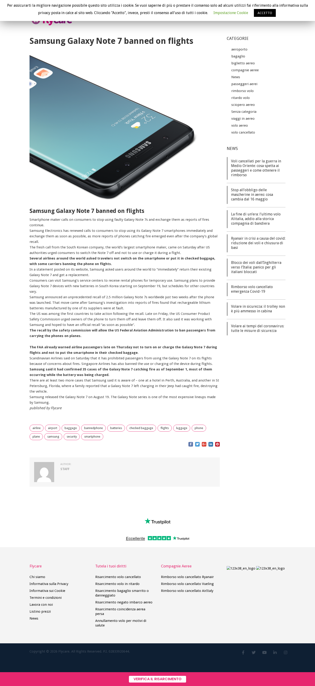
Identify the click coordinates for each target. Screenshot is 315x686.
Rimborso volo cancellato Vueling (187, 584)
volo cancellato (243, 132)
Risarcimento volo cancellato (118, 577)
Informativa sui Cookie (47, 591)
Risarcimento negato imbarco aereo (123, 602)
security (72, 436)
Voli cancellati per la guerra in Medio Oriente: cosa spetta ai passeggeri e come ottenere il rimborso (256, 168)
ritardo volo (240, 98)
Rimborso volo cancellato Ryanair (187, 577)
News (235, 77)
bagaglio (238, 56)
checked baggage (141, 428)
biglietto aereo (243, 63)
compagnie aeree (245, 70)
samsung (53, 436)
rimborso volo (242, 91)
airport (52, 428)
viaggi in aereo (243, 118)
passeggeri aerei (244, 84)
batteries (116, 428)
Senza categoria (243, 112)
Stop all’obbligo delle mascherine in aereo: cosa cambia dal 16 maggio (252, 194)
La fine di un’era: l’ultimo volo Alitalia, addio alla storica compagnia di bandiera (256, 219)
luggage (181, 428)
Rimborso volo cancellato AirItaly (187, 591)
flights (164, 428)
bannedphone (93, 428)
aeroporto (239, 49)
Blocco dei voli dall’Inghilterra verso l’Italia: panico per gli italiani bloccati (256, 267)
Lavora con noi (41, 604)
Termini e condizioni (46, 598)
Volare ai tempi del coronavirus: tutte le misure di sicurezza (257, 328)
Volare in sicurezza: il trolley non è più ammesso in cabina (258, 308)
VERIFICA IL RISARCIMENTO (157, 679)
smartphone (92, 436)
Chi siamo (37, 577)
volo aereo (239, 125)
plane (36, 436)
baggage (71, 428)
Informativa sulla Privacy (49, 584)
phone (199, 428)
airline (37, 428)
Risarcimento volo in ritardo (117, 584)
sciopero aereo (243, 105)
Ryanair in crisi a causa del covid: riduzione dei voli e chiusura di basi (258, 243)
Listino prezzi (40, 611)
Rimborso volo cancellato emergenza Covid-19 (252, 289)
